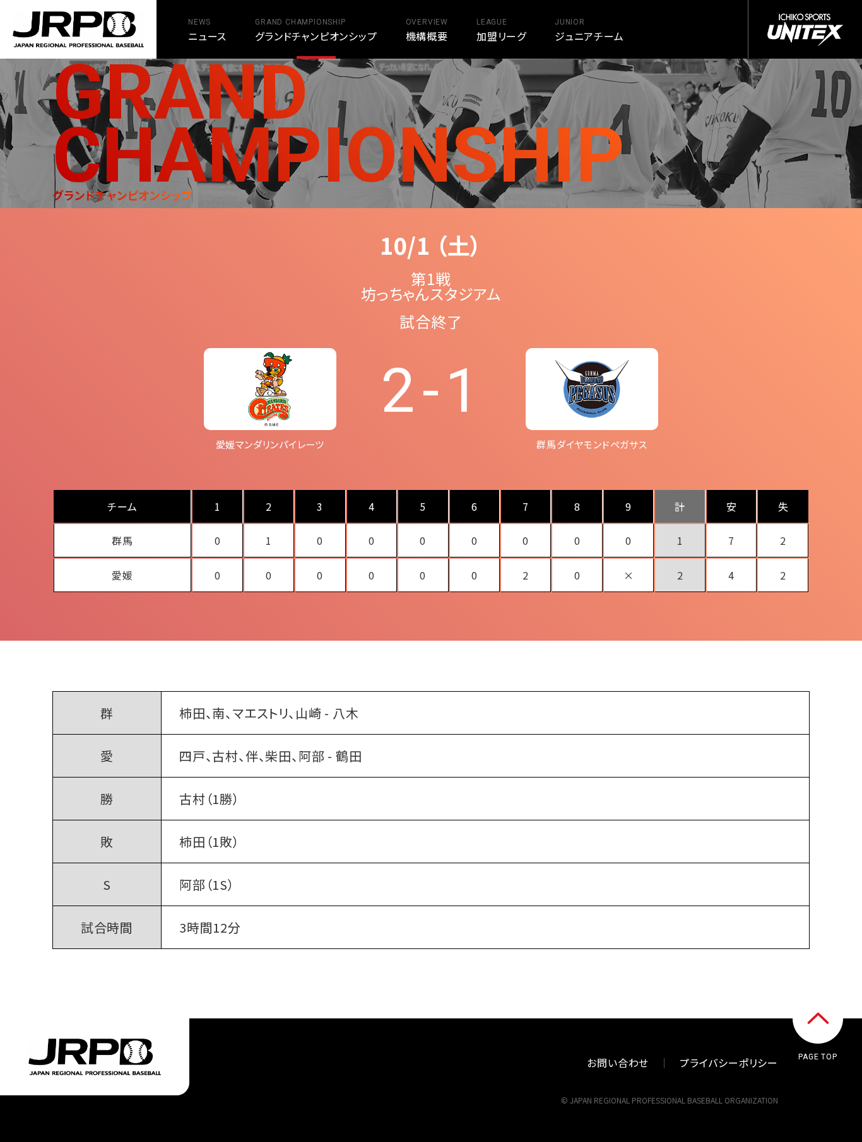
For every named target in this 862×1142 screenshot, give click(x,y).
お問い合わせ (618, 1062)
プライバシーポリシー (729, 1062)
